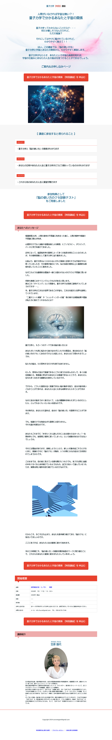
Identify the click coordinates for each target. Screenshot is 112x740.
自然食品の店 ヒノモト (38, 587)
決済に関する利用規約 (72, 730)
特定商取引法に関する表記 (43, 730)
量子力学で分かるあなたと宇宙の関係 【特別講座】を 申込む (56, 77)
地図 (50, 587)
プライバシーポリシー (58, 730)
